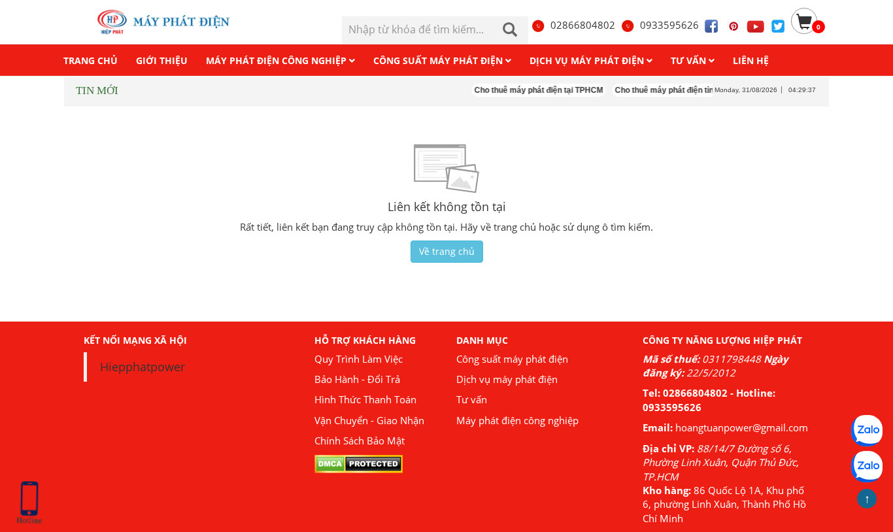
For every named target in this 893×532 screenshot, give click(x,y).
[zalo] (867, 466)
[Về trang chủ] (169, 22)
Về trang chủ (447, 251)
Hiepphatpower (142, 366)
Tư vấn (471, 399)
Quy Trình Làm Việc (358, 358)
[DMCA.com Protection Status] (358, 462)
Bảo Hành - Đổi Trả (357, 379)
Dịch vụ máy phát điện (507, 379)
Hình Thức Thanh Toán (365, 399)
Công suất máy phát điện (512, 358)
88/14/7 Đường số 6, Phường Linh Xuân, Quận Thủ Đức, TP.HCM (721, 462)
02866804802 (583, 24)
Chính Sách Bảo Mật (359, 440)
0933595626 (669, 24)
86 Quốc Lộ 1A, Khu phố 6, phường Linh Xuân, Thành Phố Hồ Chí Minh (724, 504)
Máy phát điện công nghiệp (517, 420)
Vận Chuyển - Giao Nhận (369, 420)
